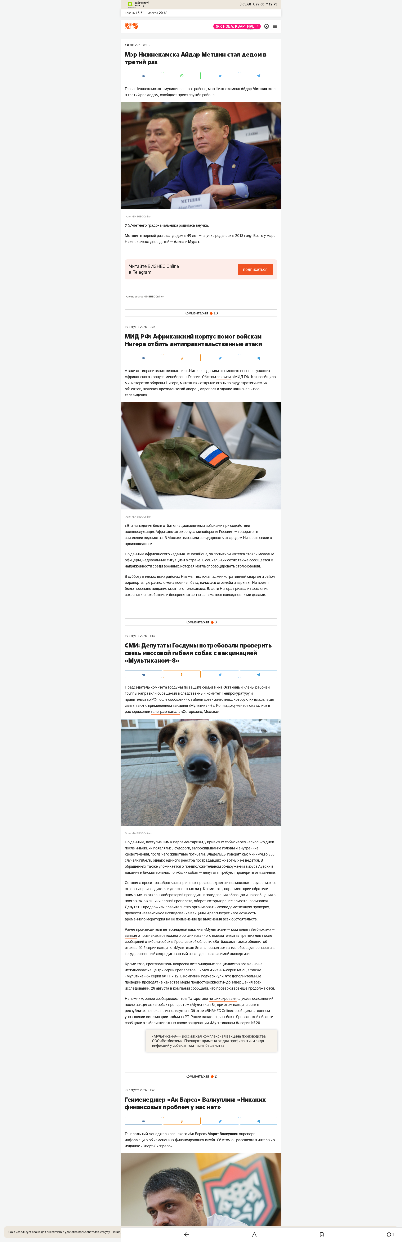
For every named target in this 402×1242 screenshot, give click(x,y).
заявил (131, 935)
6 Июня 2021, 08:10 (137, 45)
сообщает (168, 95)
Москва (152, 13)
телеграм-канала (165, 711)
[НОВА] (236, 26)
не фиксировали (223, 998)
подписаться (255, 269)
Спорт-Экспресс (156, 1146)
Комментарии (201, 313)
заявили (223, 377)
